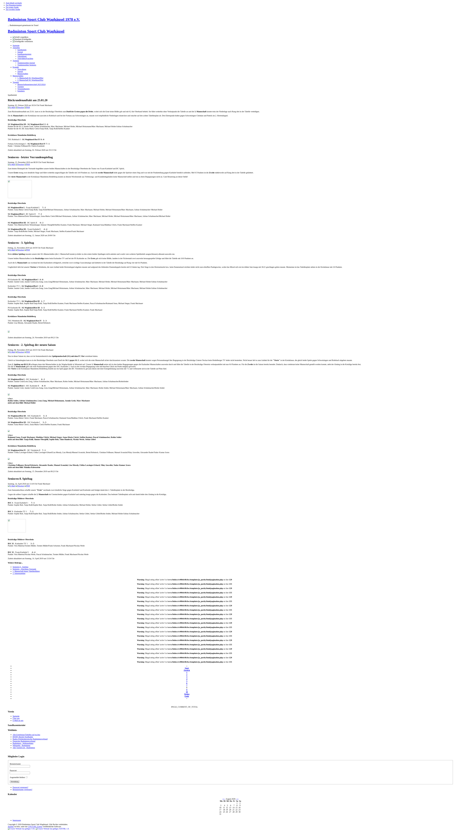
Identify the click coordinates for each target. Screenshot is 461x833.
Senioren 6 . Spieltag (20, 567)
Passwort (13, 770)
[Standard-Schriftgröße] (22, 39)
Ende (187, 696)
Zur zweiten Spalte (13, 9)
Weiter (187, 694)
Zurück (187, 670)
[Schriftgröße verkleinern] (23, 41)
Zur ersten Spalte (12, 7)
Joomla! (11, 827)
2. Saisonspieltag (19, 573)
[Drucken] (19, 107)
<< (223, 799)
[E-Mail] (11, 107)
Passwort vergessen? (20, 787)
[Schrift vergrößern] (20, 37)
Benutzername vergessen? (22, 789)
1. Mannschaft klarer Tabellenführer (26, 571)
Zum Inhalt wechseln (14, 3)
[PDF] (27, 107)
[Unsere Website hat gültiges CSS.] (22, 829)
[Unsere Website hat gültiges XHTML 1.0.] (52, 829)
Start (187, 668)
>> (237, 799)
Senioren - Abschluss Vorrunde (24, 569)
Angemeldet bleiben (17, 777)
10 (187, 692)
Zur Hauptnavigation (14, 5)
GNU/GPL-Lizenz (35, 827)
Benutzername (15, 764)
